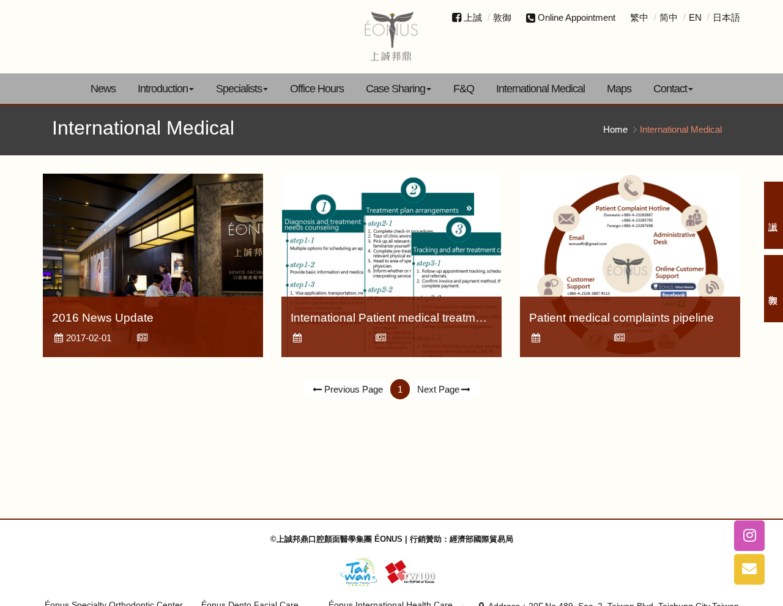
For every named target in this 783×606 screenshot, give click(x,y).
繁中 (639, 17)
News (103, 89)
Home (615, 129)
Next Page (438, 389)
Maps (619, 89)
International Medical (540, 89)
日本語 (726, 17)
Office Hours (317, 89)
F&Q (463, 89)
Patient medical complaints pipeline (621, 317)
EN (695, 17)
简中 (668, 17)
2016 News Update (103, 317)
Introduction (163, 89)
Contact (670, 89)
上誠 (473, 17)
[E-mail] (749, 569)
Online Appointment (576, 17)
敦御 (502, 17)
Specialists (239, 89)
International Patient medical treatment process (414, 317)
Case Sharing (395, 89)
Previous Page (353, 389)
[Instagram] (749, 535)
